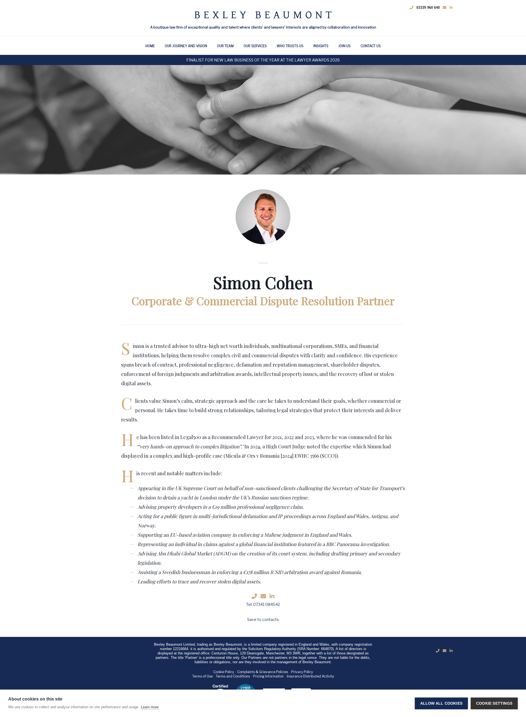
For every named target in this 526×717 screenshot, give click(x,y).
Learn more (150, 707)
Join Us (344, 46)
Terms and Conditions (233, 676)
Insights (320, 46)
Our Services (255, 46)
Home (150, 46)
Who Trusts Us (290, 46)
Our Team (225, 46)
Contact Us (371, 46)
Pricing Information (268, 676)
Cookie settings (494, 703)
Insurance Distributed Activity (310, 676)
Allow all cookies (441, 703)
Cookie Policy (223, 672)
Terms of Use (202, 676)
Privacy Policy (302, 672)
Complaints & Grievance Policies (262, 672)
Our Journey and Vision (186, 46)
